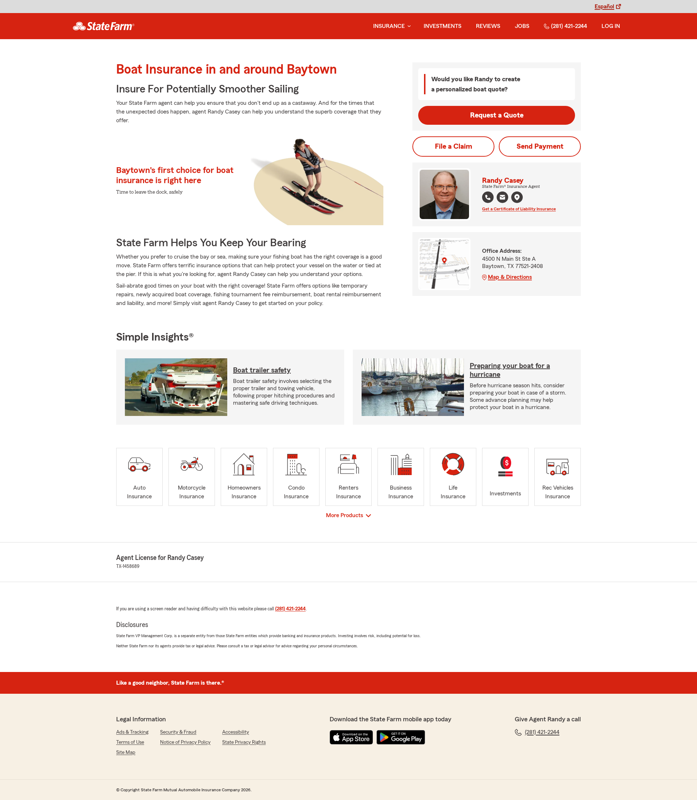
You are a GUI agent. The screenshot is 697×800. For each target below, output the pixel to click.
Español (604, 6)
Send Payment (540, 146)
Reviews (488, 26)
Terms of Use (130, 742)
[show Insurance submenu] (408, 26)
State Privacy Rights (244, 742)
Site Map (125, 752)
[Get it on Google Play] (400, 737)
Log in (611, 26)
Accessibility (235, 732)
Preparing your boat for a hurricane (510, 370)
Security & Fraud (178, 732)
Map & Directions (510, 277)
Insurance (389, 26)
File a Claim (453, 146)
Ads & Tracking (132, 732)
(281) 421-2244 (569, 26)
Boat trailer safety (262, 370)
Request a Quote (496, 115)
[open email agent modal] (502, 198)
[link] (104, 26)
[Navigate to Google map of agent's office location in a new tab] (517, 197)
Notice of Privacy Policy (185, 742)
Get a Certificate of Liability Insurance (519, 209)
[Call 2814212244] (488, 197)
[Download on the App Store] (351, 737)
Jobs (522, 26)
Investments (442, 26)
